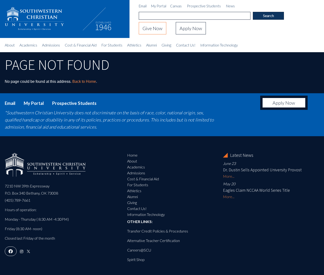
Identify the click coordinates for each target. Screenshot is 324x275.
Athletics (134, 45)
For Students (111, 45)
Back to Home (84, 81)
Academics (28, 45)
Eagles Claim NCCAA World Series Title (256, 190)
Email (143, 6)
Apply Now (191, 28)
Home (132, 155)
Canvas (176, 6)
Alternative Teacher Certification (153, 240)
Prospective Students (204, 6)
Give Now (152, 28)
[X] (28, 251)
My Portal (158, 6)
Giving (166, 45)
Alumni (151, 45)
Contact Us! (185, 45)
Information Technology (219, 45)
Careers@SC (137, 250)
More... (228, 176)
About (10, 45)
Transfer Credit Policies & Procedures (157, 231)
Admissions (51, 45)
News (230, 6)
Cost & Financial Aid (81, 45)
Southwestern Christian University (34, 15)
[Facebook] (11, 251)
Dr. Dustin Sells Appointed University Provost (262, 169)
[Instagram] (21, 251)
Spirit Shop (136, 259)
